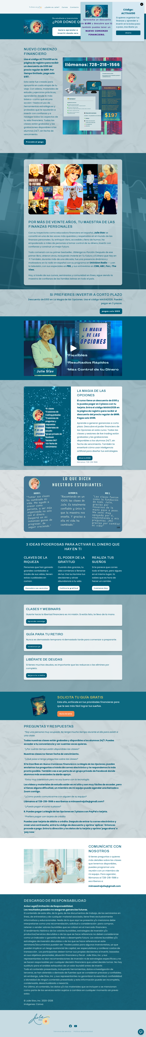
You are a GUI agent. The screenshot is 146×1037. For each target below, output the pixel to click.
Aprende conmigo (36, 621)
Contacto (74, 7)
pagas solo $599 (111, 311)
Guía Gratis (65, 714)
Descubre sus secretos (37, 588)
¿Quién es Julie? (52, 7)
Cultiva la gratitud (69, 588)
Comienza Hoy (101, 588)
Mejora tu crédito (36, 675)
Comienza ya (34, 647)
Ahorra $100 (85, 458)
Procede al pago (35, 142)
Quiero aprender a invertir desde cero (68, 31)
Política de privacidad (83, 1031)
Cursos (65, 7)
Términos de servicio (62, 1031)
